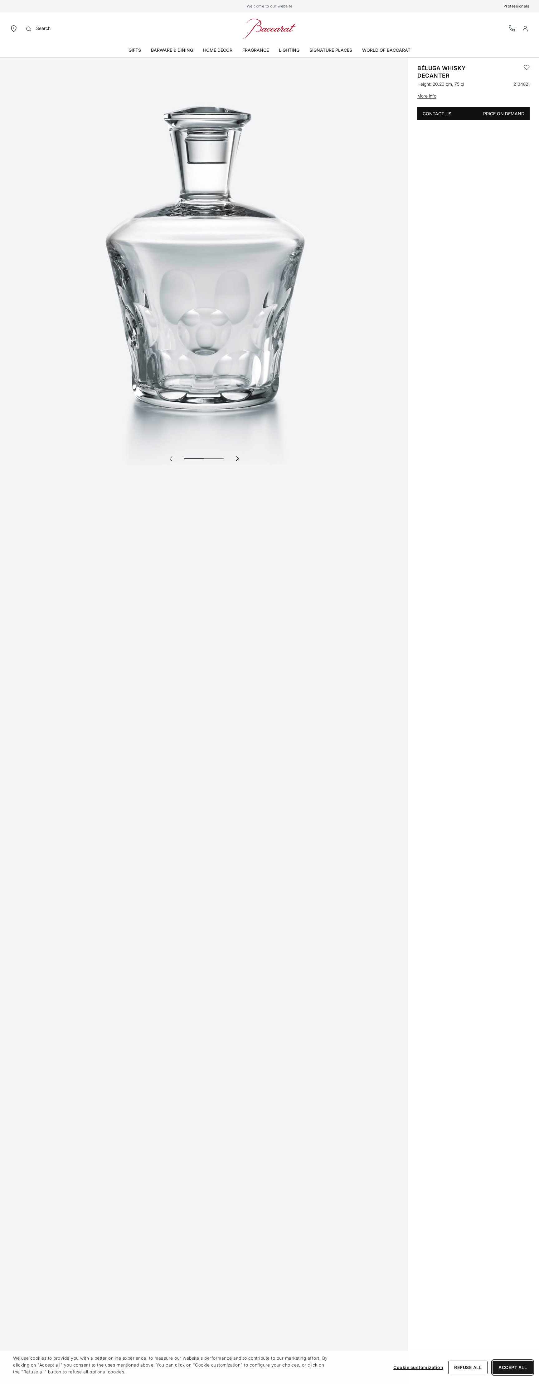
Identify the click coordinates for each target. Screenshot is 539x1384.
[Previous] (171, 458)
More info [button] (426, 95)
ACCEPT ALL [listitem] (512, 1367)
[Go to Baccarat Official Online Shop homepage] (269, 28)
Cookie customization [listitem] (418, 1367)
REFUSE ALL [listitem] (468, 1367)
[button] (525, 28)
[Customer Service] (512, 28)
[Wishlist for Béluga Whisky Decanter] (527, 72)
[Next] (237, 458)
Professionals (516, 6)
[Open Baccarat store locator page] (13, 28)
